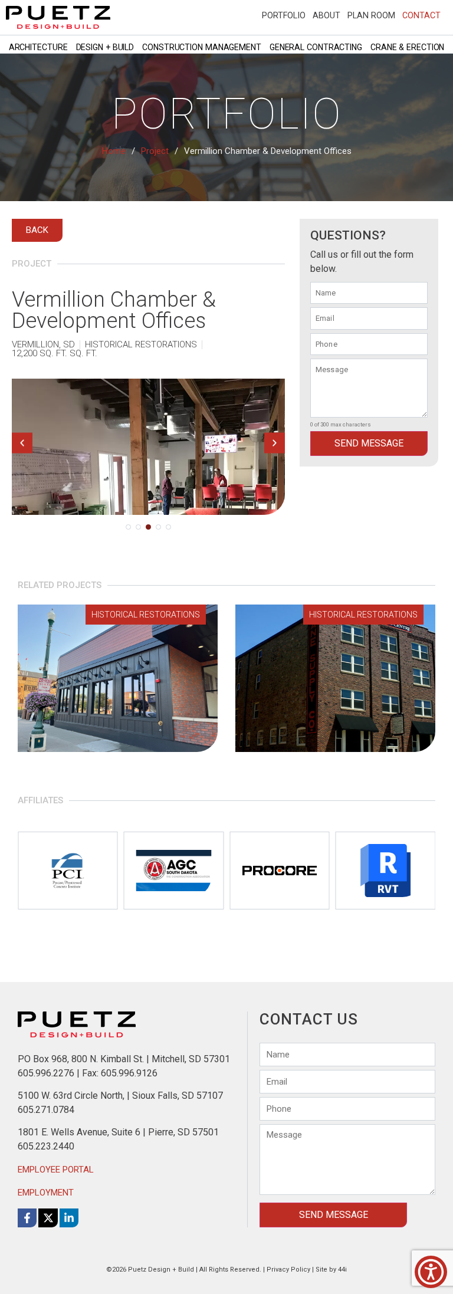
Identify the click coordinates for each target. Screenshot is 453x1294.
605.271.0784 (46, 1109)
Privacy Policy (288, 1269)
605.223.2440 (46, 1146)
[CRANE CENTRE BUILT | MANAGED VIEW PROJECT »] (335, 678)
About (326, 15)
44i (342, 1269)
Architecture (38, 47)
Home (114, 151)
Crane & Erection (407, 47)
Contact (421, 15)
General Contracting (316, 47)
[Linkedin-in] (69, 1217)
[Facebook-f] (27, 1217)
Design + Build (105, 47)
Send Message (368, 443)
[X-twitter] (47, 1217)
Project (155, 151)
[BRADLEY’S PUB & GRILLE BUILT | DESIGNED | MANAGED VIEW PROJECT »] (118, 678)
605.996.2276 (46, 1073)
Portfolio (284, 15)
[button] (22, 442)
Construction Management (201, 47)
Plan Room (371, 15)
